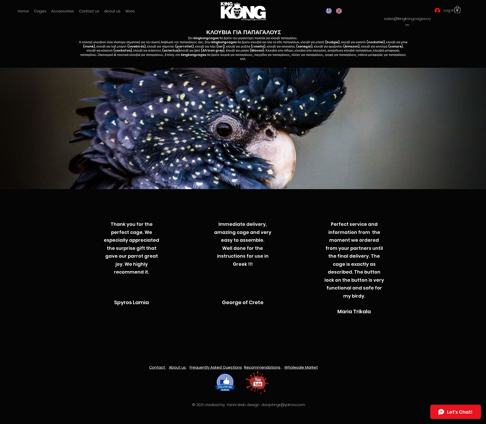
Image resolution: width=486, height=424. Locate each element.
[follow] (225, 382)
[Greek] (327, 10)
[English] (337, 10)
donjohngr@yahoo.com (283, 404)
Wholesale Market (301, 367)
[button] (62, 11)
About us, (178, 367)
